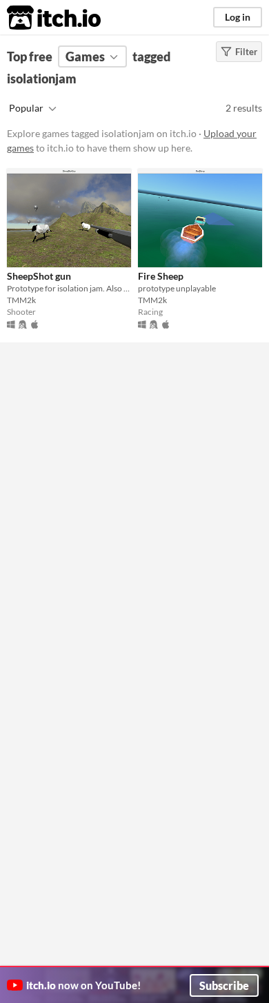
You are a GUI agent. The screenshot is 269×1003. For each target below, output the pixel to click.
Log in (237, 17)
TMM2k (21, 300)
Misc (39, 376)
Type (40, 343)
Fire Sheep (160, 276)
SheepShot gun (39, 276)
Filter (246, 51)
